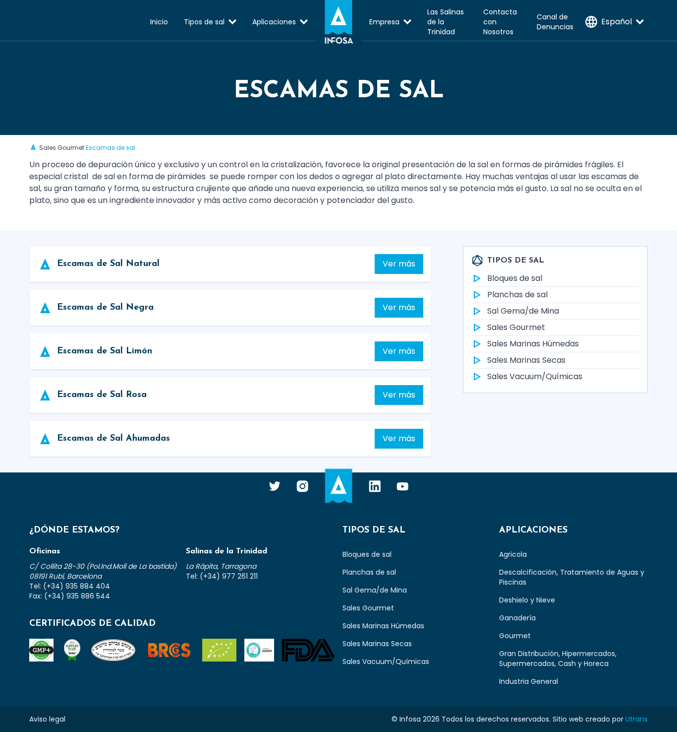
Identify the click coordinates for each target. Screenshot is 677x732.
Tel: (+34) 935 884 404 (69, 586)
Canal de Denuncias (555, 22)
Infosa (338, 22)
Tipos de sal (204, 22)
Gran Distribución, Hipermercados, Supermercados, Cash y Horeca (558, 658)
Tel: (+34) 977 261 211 (222, 576)
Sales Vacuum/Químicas (534, 376)
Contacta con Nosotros (500, 22)
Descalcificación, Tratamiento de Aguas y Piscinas (571, 577)
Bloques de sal (514, 278)
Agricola (513, 554)
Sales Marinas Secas (526, 360)
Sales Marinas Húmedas (533, 343)
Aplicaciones (274, 22)
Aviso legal (47, 719)
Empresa (384, 22)
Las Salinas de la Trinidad (445, 22)
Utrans (636, 719)
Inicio (159, 22)
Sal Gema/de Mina (523, 311)
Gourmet (515, 636)
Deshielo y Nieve (527, 600)
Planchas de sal (517, 294)
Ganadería (517, 618)
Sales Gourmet (61, 147)
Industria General (528, 681)
